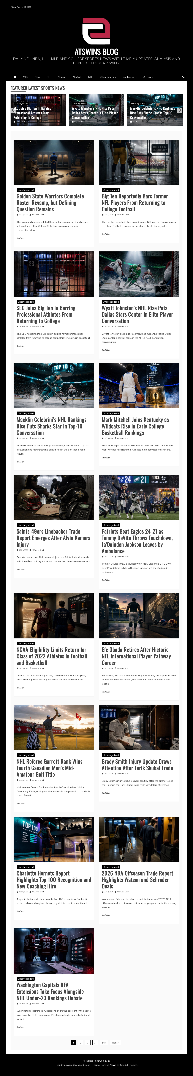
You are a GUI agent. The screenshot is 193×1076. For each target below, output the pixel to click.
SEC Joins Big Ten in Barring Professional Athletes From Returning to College (46, 314)
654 (104, 1042)
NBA (37, 76)
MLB (25, 76)
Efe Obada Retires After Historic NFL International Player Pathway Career (136, 655)
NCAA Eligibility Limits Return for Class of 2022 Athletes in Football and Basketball (52, 655)
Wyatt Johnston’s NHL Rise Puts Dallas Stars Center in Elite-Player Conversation (36, 113)
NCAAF (62, 76)
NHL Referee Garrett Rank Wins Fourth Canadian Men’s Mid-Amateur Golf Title (49, 767)
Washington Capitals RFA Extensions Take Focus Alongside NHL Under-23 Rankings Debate (50, 991)
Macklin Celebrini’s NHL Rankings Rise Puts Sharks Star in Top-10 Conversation (94, 113)
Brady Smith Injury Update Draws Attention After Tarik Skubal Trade (137, 764)
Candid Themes (128, 1064)
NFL (49, 76)
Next (179, 110)
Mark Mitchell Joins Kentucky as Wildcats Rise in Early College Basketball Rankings (151, 113)
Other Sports (107, 76)
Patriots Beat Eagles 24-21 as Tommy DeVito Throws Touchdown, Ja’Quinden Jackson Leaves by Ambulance (137, 541)
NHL (90, 76)
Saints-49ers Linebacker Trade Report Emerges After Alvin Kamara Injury (54, 537)
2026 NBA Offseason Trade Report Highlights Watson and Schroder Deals (137, 879)
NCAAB (77, 76)
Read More (20, 238)
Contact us (128, 76)
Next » (115, 1042)
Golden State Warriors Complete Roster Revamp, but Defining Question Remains (50, 202)
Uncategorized (21, 103)
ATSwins (148, 76)
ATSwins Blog (96, 51)
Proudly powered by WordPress (73, 1064)
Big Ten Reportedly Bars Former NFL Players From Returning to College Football (135, 202)
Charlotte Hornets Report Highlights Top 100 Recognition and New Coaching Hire (54, 879)
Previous (13, 110)
